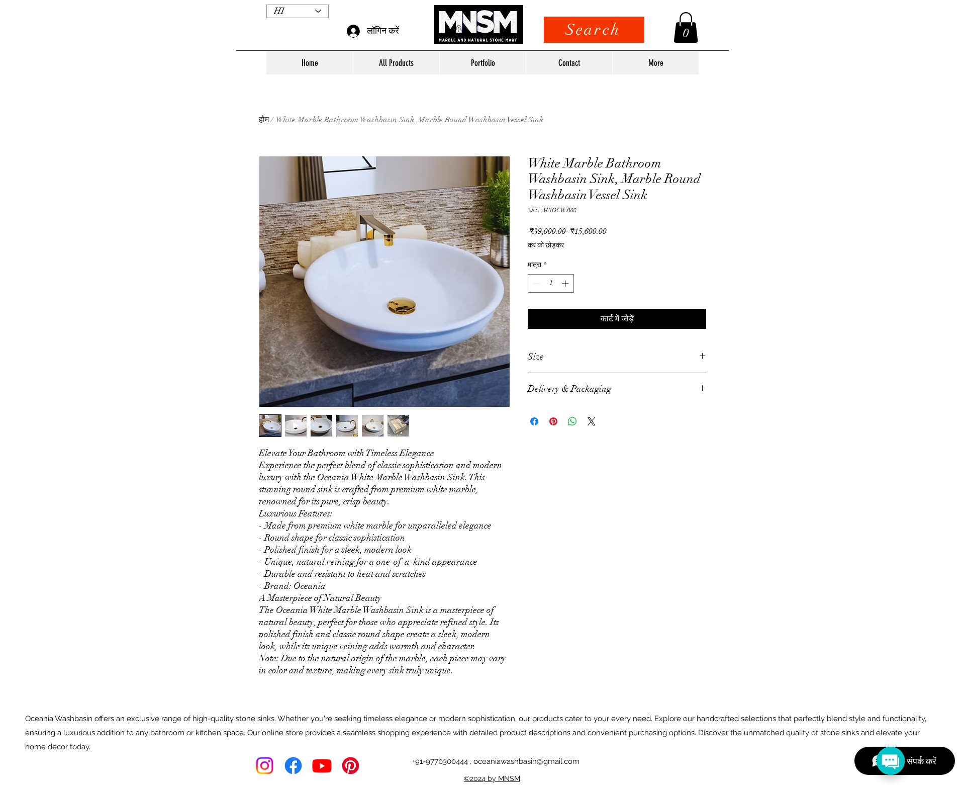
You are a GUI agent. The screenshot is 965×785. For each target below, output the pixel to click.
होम (264, 120)
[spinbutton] (551, 283)
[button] (686, 27)
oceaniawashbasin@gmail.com (526, 761)
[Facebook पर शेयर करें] (534, 421)
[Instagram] (264, 765)
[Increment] (566, 283)
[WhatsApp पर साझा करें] (572, 421)
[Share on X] (592, 421)
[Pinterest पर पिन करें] (553, 421)
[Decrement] (535, 283)
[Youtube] (322, 765)
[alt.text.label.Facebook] (293, 765)
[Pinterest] (350, 765)
